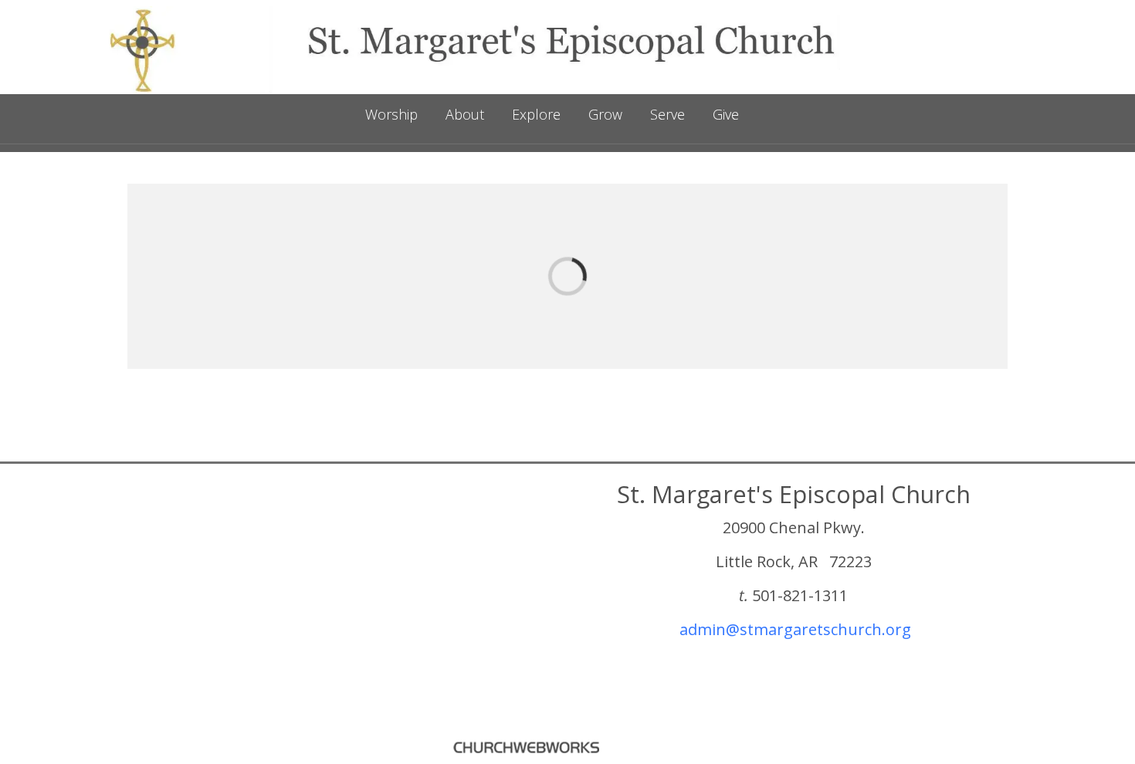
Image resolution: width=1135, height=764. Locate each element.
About (465, 114)
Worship (391, 114)
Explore (536, 114)
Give (726, 114)
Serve (667, 114)
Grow (605, 114)
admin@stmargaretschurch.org (795, 629)
